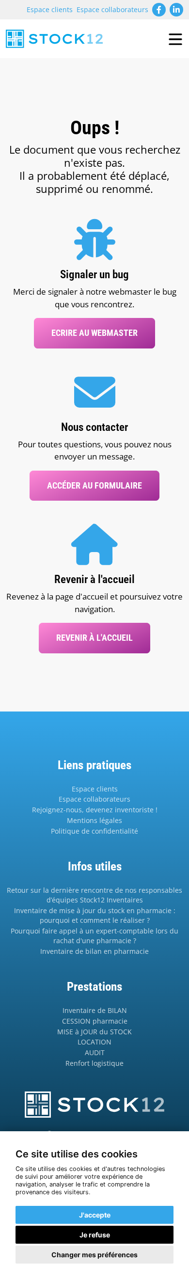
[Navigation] (175, 39)
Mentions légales (94, 820)
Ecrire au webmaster (94, 333)
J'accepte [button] (94, 1215)
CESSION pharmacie (94, 1021)
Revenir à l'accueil (94, 638)
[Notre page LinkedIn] (176, 9)
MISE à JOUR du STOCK (94, 1031)
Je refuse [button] (94, 1235)
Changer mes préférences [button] (94, 1254)
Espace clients (50, 9)
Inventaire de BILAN (95, 1010)
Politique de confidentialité (94, 831)
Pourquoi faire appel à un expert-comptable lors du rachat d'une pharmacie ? (94, 935)
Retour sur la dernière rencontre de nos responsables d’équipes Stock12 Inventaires (94, 895)
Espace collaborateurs (112, 9)
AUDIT (95, 1052)
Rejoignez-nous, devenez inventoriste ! (95, 809)
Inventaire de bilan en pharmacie (94, 951)
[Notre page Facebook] (159, 9)
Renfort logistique (94, 1063)
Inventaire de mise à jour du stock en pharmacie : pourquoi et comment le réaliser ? (94, 915)
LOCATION (94, 1041)
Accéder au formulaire (94, 485)
